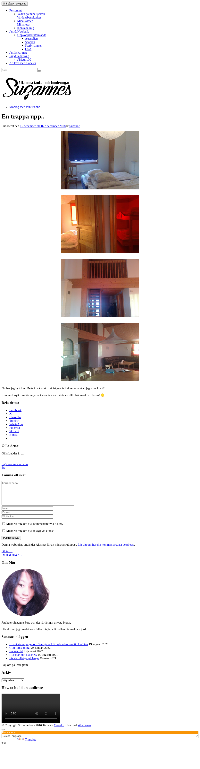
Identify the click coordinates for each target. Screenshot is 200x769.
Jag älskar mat (18, 52)
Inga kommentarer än (15, 464)
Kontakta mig (25, 28)
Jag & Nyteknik (19, 31)
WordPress (84, 725)
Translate (30, 739)
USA (28, 49)
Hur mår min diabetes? (23, 654)
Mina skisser (25, 21)
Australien (31, 38)
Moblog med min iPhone (24, 107)
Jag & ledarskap (19, 56)
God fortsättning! (19, 647)
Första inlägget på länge (24, 658)
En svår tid (16, 651)
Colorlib (59, 725)
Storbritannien (33, 45)
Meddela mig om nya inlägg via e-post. (30, 530)
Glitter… (7, 551)
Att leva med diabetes (22, 63)
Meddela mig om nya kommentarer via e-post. (34, 523)
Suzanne (74, 126)
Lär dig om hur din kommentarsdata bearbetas (106, 544)
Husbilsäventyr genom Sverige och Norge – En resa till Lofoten (48, 644)
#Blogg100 (24, 59)
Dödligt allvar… (12, 554)
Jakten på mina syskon (31, 14)
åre (3, 467)
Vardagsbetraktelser (29, 17)
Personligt (15, 10)
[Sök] (39, 71)
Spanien (30, 42)
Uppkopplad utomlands (31, 35)
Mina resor (23, 24)
